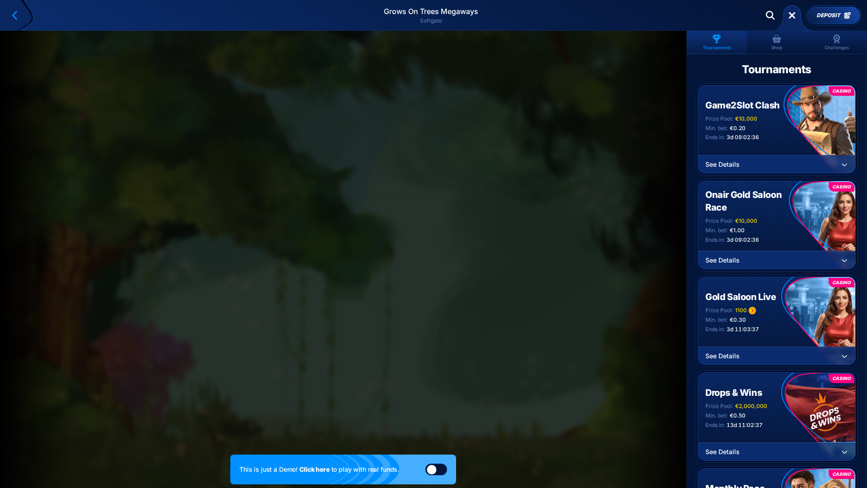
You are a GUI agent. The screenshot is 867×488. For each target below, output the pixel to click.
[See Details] (844, 164)
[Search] (770, 15)
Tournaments (717, 47)
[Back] (18, 15)
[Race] (792, 15)
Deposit (828, 15)
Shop (776, 47)
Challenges (837, 47)
